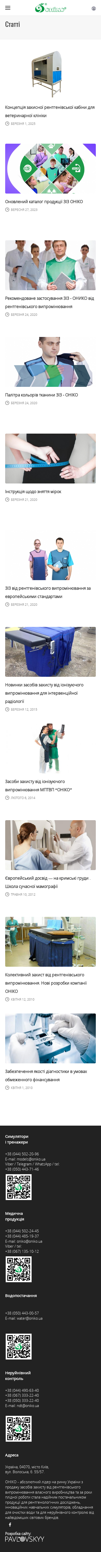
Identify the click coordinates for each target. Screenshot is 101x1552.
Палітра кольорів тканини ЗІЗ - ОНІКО (41, 395)
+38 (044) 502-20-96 (22, 1153)
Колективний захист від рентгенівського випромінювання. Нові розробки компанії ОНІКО (46, 983)
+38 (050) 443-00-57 (22, 1313)
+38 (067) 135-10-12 (22, 1251)
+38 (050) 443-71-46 (22, 1169)
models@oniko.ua (31, 1159)
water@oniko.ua (29, 1318)
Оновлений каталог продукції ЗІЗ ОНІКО (44, 201)
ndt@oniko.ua (28, 1405)
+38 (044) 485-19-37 (22, 1236)
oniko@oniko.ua (29, 1241)
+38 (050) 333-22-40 (22, 1400)
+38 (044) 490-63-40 (22, 1390)
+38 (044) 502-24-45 (22, 1230)
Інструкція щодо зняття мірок (33, 491)
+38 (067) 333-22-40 (22, 1395)
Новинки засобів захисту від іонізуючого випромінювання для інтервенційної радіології (44, 693)
